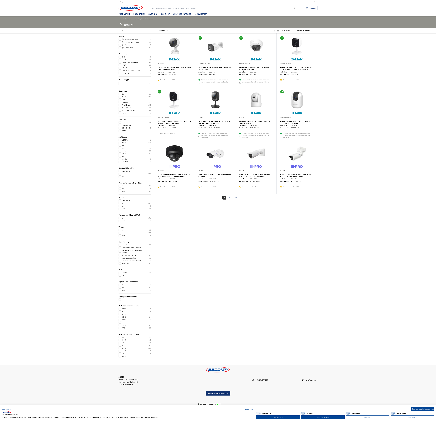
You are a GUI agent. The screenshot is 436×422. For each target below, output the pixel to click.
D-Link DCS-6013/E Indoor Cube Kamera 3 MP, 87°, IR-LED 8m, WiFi (174, 122)
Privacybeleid (249, 409)
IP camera (150, 19)
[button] (6, 409)
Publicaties (139, 14)
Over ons (152, 14)
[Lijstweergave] (278, 31)
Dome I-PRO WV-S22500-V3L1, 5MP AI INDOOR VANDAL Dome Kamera (174, 175)
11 (236, 198)
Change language (124, 2)
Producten (124, 14)
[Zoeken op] (294, 8)
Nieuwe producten (204, 63)
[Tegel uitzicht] (274, 31)
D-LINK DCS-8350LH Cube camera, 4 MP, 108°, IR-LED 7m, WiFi (174, 68)
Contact (165, 14)
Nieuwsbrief (201, 14)
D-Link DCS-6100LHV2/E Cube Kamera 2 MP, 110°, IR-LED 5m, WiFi (215, 122)
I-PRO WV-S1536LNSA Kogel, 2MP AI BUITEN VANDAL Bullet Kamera (254, 175)
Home (120, 19)
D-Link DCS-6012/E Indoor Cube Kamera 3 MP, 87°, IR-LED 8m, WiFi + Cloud (296, 68)
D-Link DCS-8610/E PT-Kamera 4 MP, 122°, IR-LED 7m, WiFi (295, 122)
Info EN (315, 2)
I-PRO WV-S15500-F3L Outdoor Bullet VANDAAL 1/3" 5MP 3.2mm (296, 175)
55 (244, 198)
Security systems (139, 19)
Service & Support (182, 14)
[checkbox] (258, 413)
